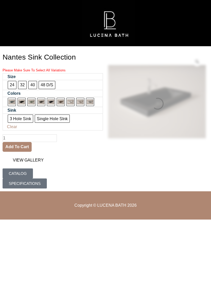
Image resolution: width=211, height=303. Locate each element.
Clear (12, 127)
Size (11, 76)
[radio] (12, 85)
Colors (14, 93)
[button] (11, 23)
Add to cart (17, 147)
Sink (11, 110)
